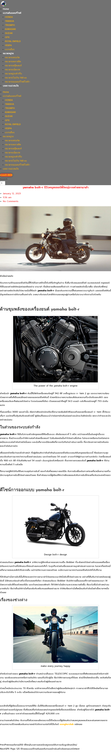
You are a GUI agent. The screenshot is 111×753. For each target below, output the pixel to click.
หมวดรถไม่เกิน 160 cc (16, 77)
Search (4, 179)
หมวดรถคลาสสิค (13, 61)
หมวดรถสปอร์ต (12, 57)
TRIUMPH (10, 25)
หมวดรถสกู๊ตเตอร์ (13, 65)
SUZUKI (9, 33)
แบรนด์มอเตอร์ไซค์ (12, 13)
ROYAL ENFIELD (13, 41)
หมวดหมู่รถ (8, 53)
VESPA (8, 45)
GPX (7, 37)
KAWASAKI (10, 29)
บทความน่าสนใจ (11, 85)
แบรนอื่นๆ (9, 49)
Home (6, 9)
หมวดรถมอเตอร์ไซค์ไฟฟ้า (17, 81)
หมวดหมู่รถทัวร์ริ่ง (13, 73)
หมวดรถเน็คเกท (12, 69)
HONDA (9, 17)
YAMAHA (9, 21)
